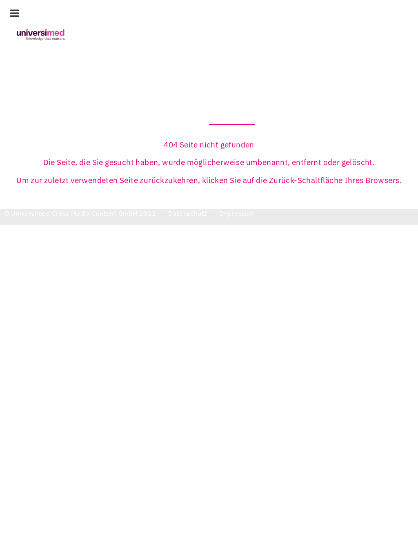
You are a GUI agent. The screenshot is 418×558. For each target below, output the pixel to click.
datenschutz (187, 213)
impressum (237, 213)
